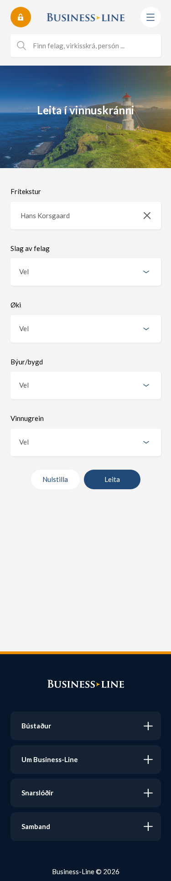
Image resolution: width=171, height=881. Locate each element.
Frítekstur (25, 191)
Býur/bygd (26, 362)
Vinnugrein (27, 418)
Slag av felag (30, 248)
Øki (15, 305)
